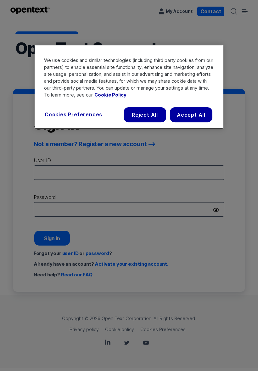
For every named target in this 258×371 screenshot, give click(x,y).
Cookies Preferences (73, 114)
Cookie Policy (110, 95)
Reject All (145, 115)
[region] (129, 87)
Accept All (191, 115)
